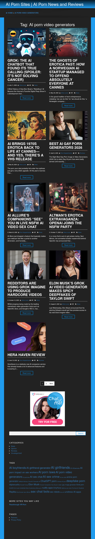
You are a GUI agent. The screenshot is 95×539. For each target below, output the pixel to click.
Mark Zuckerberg (30, 488)
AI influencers (75, 468)
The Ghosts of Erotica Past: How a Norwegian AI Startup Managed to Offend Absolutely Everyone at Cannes (67, 74)
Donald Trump (24, 485)
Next (51, 383)
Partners (14, 517)
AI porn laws (46, 472)
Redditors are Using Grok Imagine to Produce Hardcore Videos (27, 288)
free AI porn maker (56, 485)
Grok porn (80, 484)
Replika (12, 491)
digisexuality (14, 484)
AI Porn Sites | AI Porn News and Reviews (45, 4)
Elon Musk (33, 484)
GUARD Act (12, 488)
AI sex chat (36, 476)
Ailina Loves (22, 85)
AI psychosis (26, 477)
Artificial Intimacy (23, 481)
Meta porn (39, 488)
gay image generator (69, 485)
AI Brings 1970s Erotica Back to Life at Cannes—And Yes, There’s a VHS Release (25, 151)
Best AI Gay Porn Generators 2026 (65, 145)
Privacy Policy (16, 520)
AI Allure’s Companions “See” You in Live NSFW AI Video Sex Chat (25, 221)
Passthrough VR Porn (17, 504)
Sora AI (62, 492)
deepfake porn (75, 481)
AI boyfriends (17, 468)
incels (17, 488)
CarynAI (30, 481)
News (36, 85)
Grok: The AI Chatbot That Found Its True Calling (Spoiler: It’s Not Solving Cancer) (24, 70)
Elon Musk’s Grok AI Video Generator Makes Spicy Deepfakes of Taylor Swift (68, 290)
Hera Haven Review (26, 354)
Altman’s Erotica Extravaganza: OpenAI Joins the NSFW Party (66, 221)
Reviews (82, 153)
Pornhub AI (75, 488)
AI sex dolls (63, 477)
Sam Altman (27, 492)
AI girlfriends (60, 467)
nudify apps (47, 487)
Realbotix (81, 488)
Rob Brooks (20, 492)
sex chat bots (40, 491)
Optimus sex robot (67, 488)
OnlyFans (57, 487)
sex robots (55, 491)
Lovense (22, 488)
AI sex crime (51, 476)
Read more (27, 98)
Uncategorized (16, 453)
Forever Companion (45, 485)
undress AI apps (73, 491)
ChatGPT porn (49, 481)
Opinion (14, 448)
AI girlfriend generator (38, 467)
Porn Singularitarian (66, 153)
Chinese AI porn (61, 481)
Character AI (36, 481)
